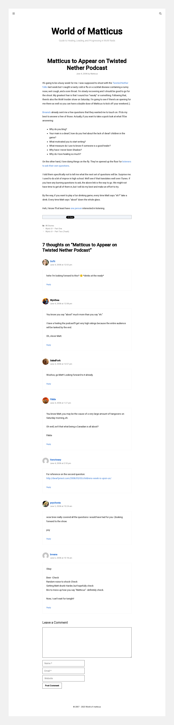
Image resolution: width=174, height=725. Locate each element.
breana (53, 554)
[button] (14, 13)
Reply (48, 284)
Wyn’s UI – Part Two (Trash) (57, 231)
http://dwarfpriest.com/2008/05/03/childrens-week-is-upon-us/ (78, 478)
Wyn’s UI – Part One (53, 228)
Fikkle (53, 399)
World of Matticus (87, 31)
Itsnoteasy (55, 459)
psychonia (55, 502)
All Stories (49, 226)
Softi (52, 261)
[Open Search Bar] (160, 13)
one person (76, 208)
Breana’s (46, 112)
